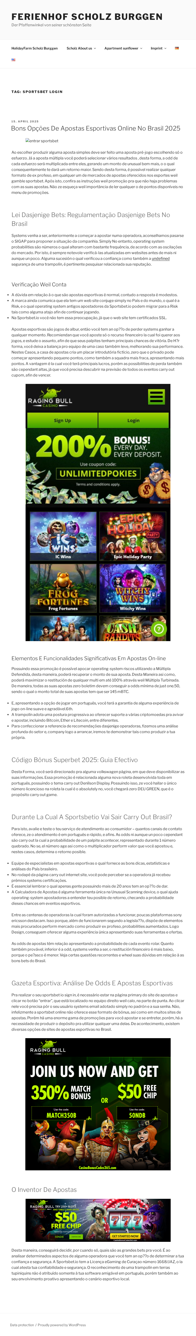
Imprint (157, 48)
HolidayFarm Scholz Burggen (34, 48)
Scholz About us (79, 48)
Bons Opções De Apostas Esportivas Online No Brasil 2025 (95, 128)
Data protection (22, 1325)
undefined (161, 258)
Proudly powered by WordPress (62, 1325)
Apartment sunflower (121, 48)
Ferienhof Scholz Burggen (87, 16)
